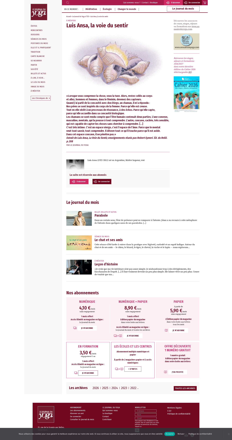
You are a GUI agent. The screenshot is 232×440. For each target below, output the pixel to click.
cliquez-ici (138, 426)
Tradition (35, 52)
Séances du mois (39, 39)
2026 (96, 388)
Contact (145, 2)
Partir (34, 65)
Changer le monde (127, 9)
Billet (97, 212)
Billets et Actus (38, 73)
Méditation (91, 9)
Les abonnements (77, 410)
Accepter (170, 434)
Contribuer (107, 419)
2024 (115, 388)
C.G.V (169, 411)
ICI (189, 72)
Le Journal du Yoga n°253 (80, 16)
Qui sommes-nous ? (131, 2)
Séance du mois (102, 236)
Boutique (154, 2)
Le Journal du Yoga (79, 145)
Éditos (34, 26)
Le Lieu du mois (38, 82)
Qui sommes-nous (110, 410)
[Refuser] (228, 434)
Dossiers (35, 34)
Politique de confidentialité (178, 414)
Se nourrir (36, 61)
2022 (133, 388)
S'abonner (81, 181)
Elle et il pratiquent (41, 48)
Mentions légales (174, 408)
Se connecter (104, 181)
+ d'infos (132, 369)
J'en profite (177, 372)
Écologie (107, 9)
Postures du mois (39, 43)
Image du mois (37, 86)
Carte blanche (38, 56)
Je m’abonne (87, 328)
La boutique (107, 413)
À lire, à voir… (38, 78)
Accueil (68, 16)
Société (34, 69)
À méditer (35, 91)
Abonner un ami (77, 413)
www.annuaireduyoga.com (186, 28)
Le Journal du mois (183, 8)
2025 (105, 388)
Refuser (181, 434)
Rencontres (36, 30)
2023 (124, 388)
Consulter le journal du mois (82, 419)
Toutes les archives (185, 388)
